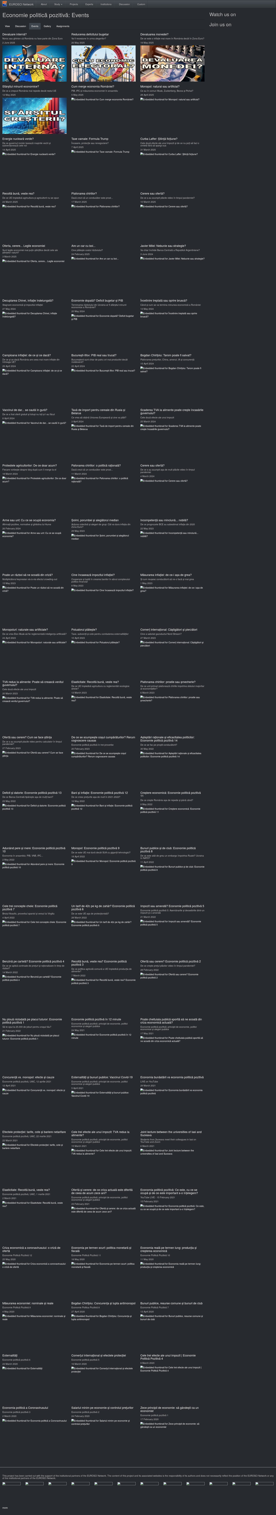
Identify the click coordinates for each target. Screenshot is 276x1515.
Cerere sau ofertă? (152, 193)
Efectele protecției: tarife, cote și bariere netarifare (34, 1132)
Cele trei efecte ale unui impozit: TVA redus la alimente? (100, 1133)
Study (57, 4)
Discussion (124, 4)
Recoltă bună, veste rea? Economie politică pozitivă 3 (99, 962)
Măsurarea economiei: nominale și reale (27, 1303)
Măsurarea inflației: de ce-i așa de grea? (166, 575)
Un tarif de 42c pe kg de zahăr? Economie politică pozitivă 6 (103, 907)
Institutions (105, 4)
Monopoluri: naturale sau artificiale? (25, 629)
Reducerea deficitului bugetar (90, 34)
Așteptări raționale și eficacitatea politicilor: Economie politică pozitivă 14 (167, 738)
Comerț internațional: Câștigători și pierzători (168, 629)
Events (36, 26)
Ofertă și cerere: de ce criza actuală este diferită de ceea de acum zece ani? (102, 1191)
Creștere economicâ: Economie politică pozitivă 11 (170, 794)
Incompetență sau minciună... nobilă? (164, 520)
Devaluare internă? (14, 34)
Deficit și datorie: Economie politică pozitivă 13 (31, 792)
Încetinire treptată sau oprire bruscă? (163, 300)
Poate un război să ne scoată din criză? (27, 575)
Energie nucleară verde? (18, 138)
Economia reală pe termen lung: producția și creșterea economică (168, 1249)
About (43, 4)
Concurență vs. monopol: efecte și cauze (28, 1077)
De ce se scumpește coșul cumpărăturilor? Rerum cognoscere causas (103, 738)
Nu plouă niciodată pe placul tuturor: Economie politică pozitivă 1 (32, 1020)
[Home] (6, 3)
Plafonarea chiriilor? (84, 193)
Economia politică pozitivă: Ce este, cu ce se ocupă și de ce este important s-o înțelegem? (169, 1191)
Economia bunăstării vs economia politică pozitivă (172, 1077)
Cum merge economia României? (92, 86)
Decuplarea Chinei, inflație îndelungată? (27, 300)
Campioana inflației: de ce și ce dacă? (26, 355)
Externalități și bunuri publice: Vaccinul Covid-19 (102, 1077)
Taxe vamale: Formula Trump (89, 138)
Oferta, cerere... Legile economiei (23, 245)
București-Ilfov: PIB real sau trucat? (93, 355)
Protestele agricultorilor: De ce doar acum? (29, 465)
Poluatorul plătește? (84, 629)
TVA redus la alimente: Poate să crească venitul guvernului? (32, 683)
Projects (73, 4)
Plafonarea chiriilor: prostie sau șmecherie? (167, 682)
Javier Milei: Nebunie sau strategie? (163, 245)
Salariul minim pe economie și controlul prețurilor (102, 1407)
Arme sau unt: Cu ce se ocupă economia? (29, 520)
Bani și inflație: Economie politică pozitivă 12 (99, 792)
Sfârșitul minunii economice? (20, 86)
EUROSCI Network (21, 4)
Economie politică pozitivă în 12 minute (96, 1019)
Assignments (62, 26)
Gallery (47, 26)
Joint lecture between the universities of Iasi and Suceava (171, 1133)
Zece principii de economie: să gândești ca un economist (169, 1409)
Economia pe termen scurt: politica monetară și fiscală (101, 1249)
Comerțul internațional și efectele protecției (98, 1355)
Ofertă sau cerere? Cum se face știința (27, 737)
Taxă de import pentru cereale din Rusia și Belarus (98, 411)
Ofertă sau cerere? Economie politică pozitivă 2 (170, 961)
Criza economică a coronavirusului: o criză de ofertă (31, 1249)
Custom (141, 4)
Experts (89, 4)
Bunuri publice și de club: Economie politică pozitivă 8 (168, 849)
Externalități (9, 1355)
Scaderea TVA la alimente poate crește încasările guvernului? (171, 411)
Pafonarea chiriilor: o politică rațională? (96, 465)
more (5, 1507)
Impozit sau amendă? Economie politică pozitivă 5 (172, 906)
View (7, 26)
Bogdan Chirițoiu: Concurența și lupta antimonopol (103, 1303)
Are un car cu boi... (83, 245)
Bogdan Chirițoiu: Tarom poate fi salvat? (165, 355)
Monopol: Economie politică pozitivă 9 (95, 848)
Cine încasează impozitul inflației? (93, 575)
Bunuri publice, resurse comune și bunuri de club (171, 1303)
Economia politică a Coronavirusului (25, 1407)
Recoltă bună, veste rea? (18, 193)
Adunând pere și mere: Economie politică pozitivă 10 (33, 849)
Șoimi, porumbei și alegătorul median (95, 520)
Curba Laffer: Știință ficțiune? (158, 138)
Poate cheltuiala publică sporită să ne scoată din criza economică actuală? (171, 1020)
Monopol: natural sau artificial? (160, 86)
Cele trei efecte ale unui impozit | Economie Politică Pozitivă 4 (168, 1356)
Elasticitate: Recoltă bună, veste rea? (95, 682)
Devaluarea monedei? (154, 34)
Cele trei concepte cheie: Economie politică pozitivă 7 (29, 907)
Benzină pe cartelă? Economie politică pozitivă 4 (33, 961)
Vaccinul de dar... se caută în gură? (24, 410)
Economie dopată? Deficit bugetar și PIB (97, 300)
